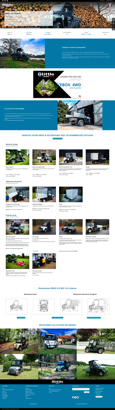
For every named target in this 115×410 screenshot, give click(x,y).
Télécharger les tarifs (21, 317)
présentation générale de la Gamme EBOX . (16, 120)
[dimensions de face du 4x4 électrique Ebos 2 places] (44, 312)
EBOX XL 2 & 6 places (29, 392)
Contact (73, 5)
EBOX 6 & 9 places (29, 391)
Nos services (4, 392)
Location (59, 5)
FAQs (50, 388)
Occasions (4, 398)
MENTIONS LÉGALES (33, 403)
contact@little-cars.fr (109, 0)
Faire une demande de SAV (53, 391)
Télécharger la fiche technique (57, 317)
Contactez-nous (99, 396)
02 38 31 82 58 (102, 0)
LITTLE (41, 5)
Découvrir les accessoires (57, 138)
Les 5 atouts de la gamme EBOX (7, 389)
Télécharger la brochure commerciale (94, 317)
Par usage (27, 388)
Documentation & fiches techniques (55, 389)
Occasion (63, 5)
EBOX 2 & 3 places (29, 389)
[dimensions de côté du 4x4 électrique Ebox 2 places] (16, 312)
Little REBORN (4, 396)
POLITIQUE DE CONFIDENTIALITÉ (81, 403)
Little (3, 388)
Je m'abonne (87, 392)
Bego (26, 396)
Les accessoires (28, 398)
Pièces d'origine (5, 395)
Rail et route (28, 395)
